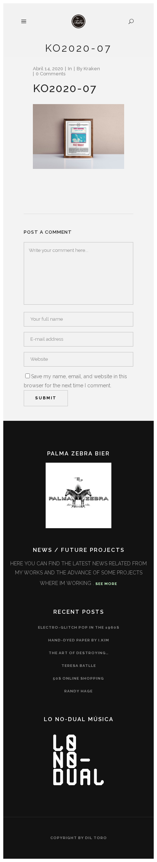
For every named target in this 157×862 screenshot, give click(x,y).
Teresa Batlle (78, 666)
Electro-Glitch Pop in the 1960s (78, 627)
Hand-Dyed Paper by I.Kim (78, 640)
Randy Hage (78, 691)
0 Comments (50, 73)
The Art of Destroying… (79, 653)
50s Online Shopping (78, 678)
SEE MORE (106, 584)
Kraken (92, 68)
